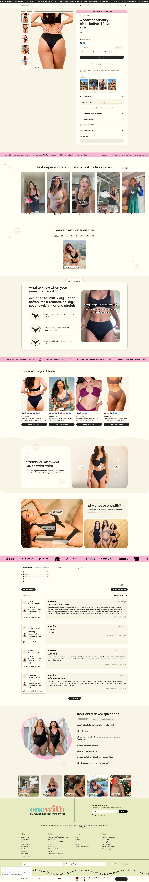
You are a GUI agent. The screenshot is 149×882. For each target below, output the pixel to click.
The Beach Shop (26, 856)
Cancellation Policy (108, 846)
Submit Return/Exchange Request (58, 837)
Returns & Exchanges (108, 837)
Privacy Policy (106, 842)
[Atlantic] (25, 413)
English (25, 864)
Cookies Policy (106, 844)
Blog (76, 837)
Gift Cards (24, 854)
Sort (111, 595)
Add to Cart (121, 879)
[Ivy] (28, 413)
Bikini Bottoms (25, 844)
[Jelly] (84, 43)
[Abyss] (81, 43)
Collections (29, 11)
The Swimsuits (83, 720)
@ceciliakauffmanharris (33, 214)
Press (50, 844)
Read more (83, 71)
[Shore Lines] (31, 413)
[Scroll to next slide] (25, 67)
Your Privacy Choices (108, 849)
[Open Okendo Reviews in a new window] (122, 585)
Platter (126, 864)
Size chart (119, 47)
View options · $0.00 (34, 424)
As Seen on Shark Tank (82, 846)
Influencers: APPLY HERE (55, 842)
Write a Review (121, 589)
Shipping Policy (107, 839)
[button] (52, 41)
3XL (93, 235)
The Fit (94, 720)
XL (81, 235)
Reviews (77, 839)
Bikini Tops (24, 842)
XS (62, 235)
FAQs (50, 851)
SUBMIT (123, 811)
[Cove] (39, 413)
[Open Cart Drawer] (125, 5)
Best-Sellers (25, 839)
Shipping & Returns (107, 720)
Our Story (78, 844)
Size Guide (51, 846)
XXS (56, 235)
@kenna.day (109, 214)
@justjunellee (58, 214)
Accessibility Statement (55, 854)
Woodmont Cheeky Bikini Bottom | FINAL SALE (34, 611)
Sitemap (51, 856)
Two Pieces (24, 849)
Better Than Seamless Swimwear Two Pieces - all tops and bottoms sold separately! (56, 11)
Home (23, 11)
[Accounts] (121, 5)
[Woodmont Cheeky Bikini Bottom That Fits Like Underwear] (29, 5)
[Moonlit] (67, 413)
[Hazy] (34, 413)
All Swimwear (25, 837)
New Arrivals (25, 851)
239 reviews (90, 16)
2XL (87, 235)
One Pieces (24, 846)
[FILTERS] (28, 589)
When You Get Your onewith (56, 849)
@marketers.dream (133, 214)
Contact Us (51, 839)
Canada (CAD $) (71, 864)
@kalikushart (83, 214)
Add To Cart (102, 57)
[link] (102, 16)
